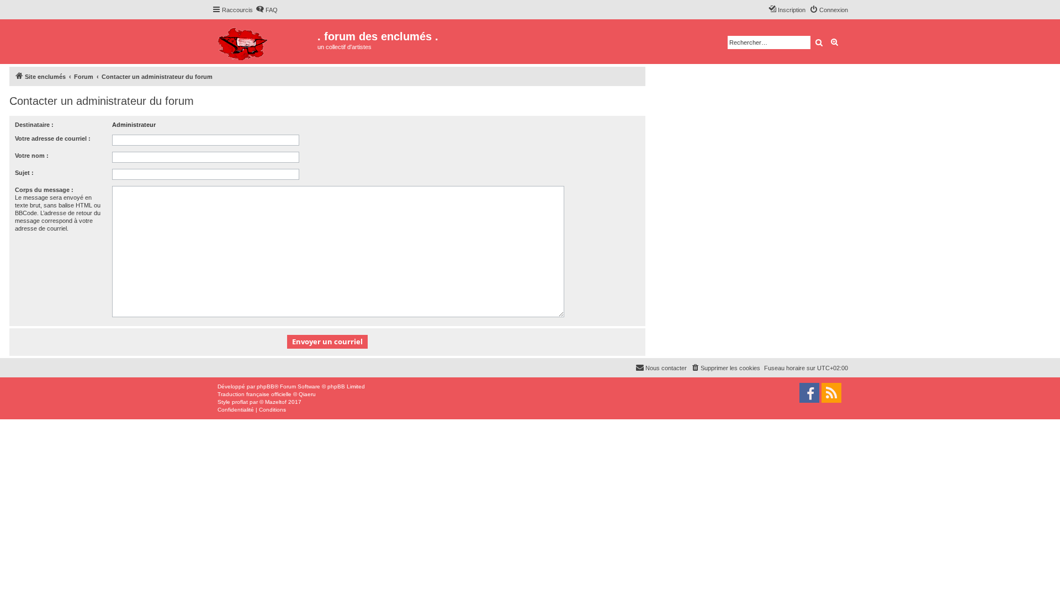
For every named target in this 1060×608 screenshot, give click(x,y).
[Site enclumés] (264, 41)
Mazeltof (276, 402)
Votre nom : (32, 155)
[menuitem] (267, 10)
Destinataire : (34, 124)
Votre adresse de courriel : (53, 138)
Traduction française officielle (255, 394)
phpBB (265, 386)
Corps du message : (44, 189)
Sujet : (24, 172)
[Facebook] (809, 393)
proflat (240, 402)
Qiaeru (307, 394)
